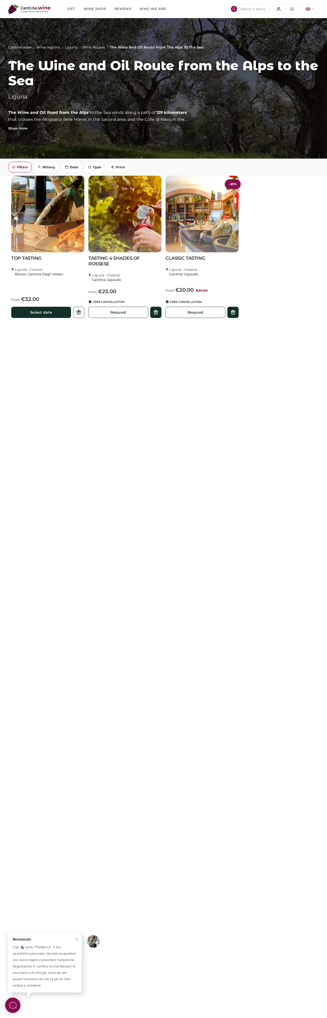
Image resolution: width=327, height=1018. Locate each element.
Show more (18, 128)
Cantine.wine (19, 47)
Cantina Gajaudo (106, 280)
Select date (41, 312)
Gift (71, 9)
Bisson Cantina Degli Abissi (39, 274)
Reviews (123, 9)
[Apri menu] (285, 9)
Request (118, 312)
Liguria (71, 47)
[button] (47, 214)
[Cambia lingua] (310, 9)
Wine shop (95, 9)
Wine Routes (93, 47)
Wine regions (48, 47)
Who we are (153, 9)
